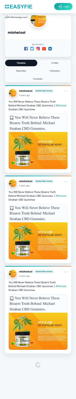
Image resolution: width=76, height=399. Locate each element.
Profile (54, 63)
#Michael (60, 105)
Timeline (21, 63)
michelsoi (25, 91)
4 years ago (24, 95)
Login (63, 6)
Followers (55, 70)
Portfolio (38, 79)
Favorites (21, 70)
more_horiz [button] (65, 91)
